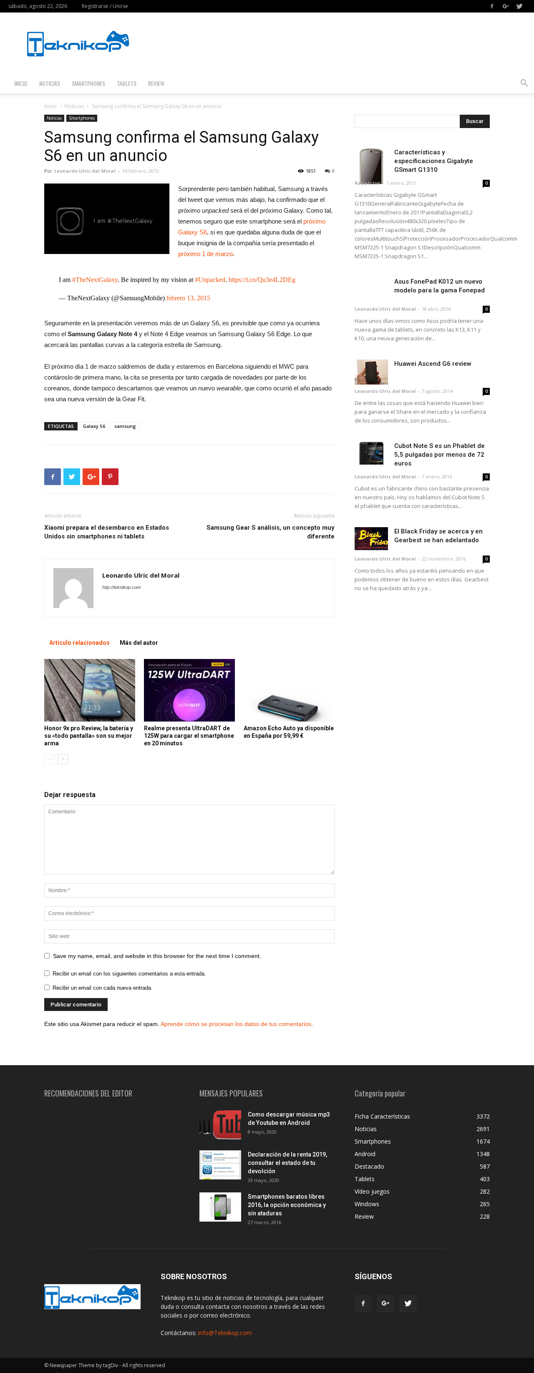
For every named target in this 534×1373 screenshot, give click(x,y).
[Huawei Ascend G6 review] (371, 372)
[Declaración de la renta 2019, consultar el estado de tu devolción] (220, 1164)
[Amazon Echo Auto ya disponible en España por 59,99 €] (289, 690)
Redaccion (367, 183)
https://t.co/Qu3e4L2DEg (262, 279)
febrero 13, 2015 (188, 298)
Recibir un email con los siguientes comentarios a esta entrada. (129, 974)
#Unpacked (210, 279)
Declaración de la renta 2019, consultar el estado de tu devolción (287, 1162)
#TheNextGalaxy (95, 279)
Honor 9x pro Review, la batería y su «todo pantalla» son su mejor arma (88, 736)
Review (156, 83)
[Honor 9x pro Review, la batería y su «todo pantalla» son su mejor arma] (89, 690)
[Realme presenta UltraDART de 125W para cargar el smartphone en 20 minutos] (189, 690)
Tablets (126, 83)
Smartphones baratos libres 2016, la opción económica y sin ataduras (287, 1205)
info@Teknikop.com (225, 1333)
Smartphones (88, 83)
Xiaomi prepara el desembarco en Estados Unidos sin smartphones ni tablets (106, 532)
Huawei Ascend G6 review (432, 363)
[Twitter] (519, 6)
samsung (125, 426)
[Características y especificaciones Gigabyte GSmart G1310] (371, 166)
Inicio (21, 83)
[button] (524, 84)
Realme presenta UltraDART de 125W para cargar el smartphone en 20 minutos (189, 736)
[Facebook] (492, 6)
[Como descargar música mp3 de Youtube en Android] (220, 1124)
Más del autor (139, 642)
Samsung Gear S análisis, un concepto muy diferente (271, 532)
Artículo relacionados (79, 642)
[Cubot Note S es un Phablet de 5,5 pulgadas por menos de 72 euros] (371, 453)
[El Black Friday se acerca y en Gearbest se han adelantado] (371, 538)
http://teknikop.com (121, 587)
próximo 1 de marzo (205, 253)
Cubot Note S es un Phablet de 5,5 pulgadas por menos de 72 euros (439, 454)
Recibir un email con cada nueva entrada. (103, 988)
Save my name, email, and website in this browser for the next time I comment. (157, 956)
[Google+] (505, 6)
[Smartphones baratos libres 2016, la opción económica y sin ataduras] (220, 1207)
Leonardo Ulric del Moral (85, 171)
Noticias (49, 83)
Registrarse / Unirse (105, 6)
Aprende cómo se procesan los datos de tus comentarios (236, 1024)
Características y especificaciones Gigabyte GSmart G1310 (433, 161)
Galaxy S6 (94, 426)
